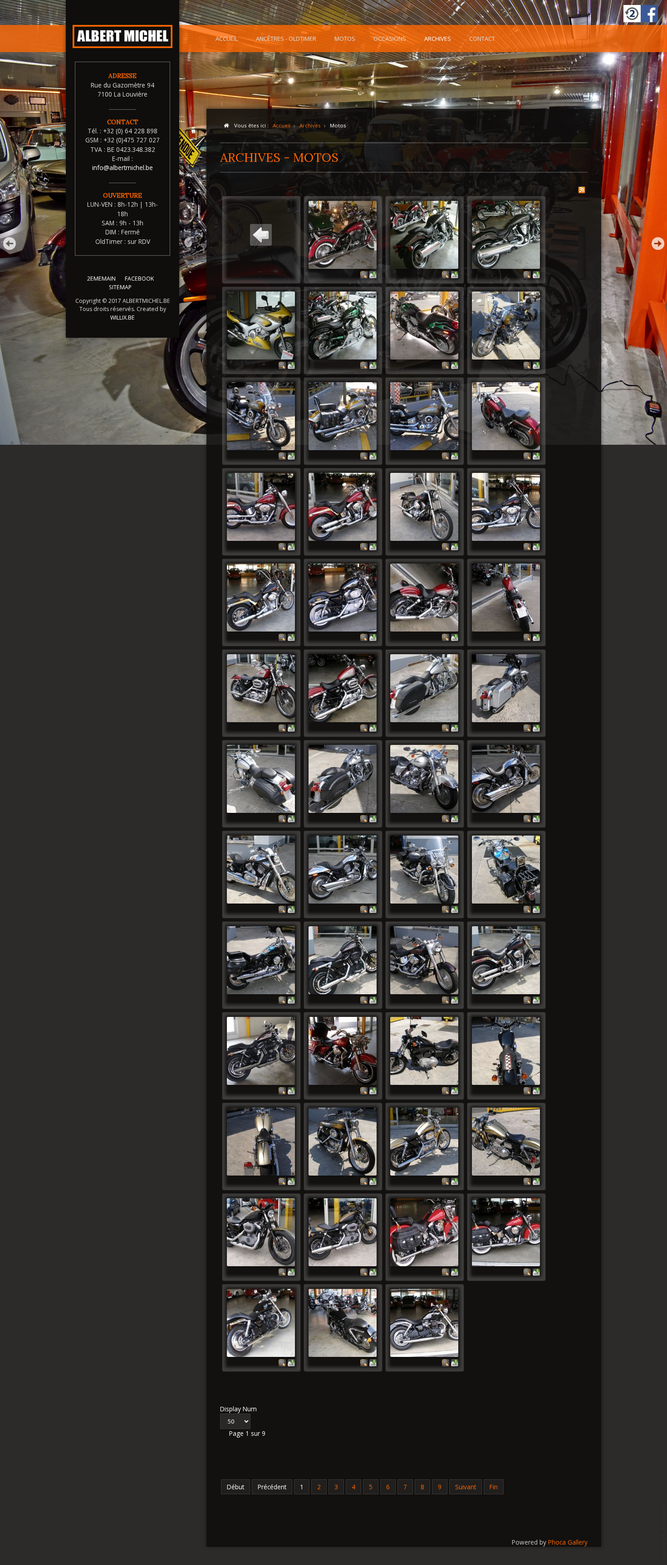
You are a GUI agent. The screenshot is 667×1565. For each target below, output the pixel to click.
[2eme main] (632, 13)
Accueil (227, 38)
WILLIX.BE (122, 317)
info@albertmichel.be (122, 167)
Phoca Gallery (568, 1542)
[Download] (373, 274)
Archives (437, 38)
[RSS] (581, 189)
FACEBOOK (139, 278)
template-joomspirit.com (664, 1531)
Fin (494, 1486)
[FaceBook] (649, 13)
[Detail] (364, 274)
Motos (344, 38)
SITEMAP (120, 287)
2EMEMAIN (101, 278)
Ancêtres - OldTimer (286, 38)
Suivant (465, 1486)
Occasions (389, 38)
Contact (482, 38)
